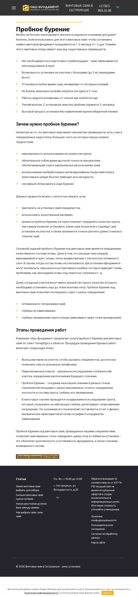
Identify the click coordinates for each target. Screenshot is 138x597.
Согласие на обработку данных (104, 535)
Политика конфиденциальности (103, 518)
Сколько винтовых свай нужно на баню (29, 496)
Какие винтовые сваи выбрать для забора (28, 488)
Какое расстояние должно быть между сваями (31, 505)
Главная (20, 22)
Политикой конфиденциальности (41, 592)
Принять (107, 592)
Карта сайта (98, 542)
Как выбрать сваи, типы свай (29, 514)
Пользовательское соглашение (102, 527)
